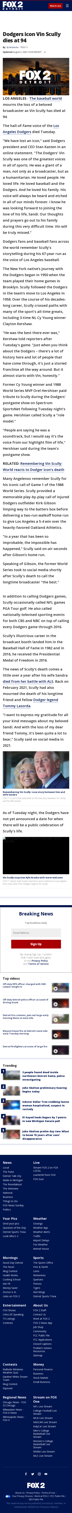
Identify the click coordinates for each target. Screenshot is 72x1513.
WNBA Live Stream (44, 1451)
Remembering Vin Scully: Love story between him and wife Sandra (34, 793)
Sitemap (37, 1355)
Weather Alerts (41, 1232)
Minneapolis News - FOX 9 (14, 1418)
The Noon (8, 1267)
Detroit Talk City (12, 1176)
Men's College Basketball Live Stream (41, 1434)
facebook (26, 1474)
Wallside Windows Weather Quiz (13, 1371)
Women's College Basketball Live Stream (43, 1444)
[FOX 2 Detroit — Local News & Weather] (13, 5)
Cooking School (11, 1279)
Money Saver (10, 1288)
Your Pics (10, 1218)
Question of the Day (14, 1227)
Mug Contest (10, 1271)
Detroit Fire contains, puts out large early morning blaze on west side (26, 1017)
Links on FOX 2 (11, 1296)
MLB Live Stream (43, 1418)
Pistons (37, 1283)
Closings (38, 1223)
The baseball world (45, 98)
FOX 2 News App (42, 1322)
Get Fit (6, 1283)
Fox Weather (40, 1244)
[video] (60, 988)
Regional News (14, 1397)
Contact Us (39, 1314)
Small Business (41, 1382)
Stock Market (40, 1377)
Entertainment (14, 1305)
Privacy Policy (40, 960)
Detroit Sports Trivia (14, 1232)
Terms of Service (38, 963)
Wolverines (39, 1275)
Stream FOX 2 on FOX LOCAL (45, 1169)
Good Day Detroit (13, 1262)
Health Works (10, 1275)
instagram (39, 1474)
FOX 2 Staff (39, 1310)
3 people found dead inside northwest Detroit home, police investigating (43, 1076)
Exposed (7, 1388)
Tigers (36, 1288)
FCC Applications (42, 1339)
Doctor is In (9, 1292)
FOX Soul (38, 1179)
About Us (40, 1305)
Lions (36, 1271)
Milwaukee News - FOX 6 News (13, 1411)
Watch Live (55, 6)
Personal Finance (43, 1369)
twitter (32, 1474)
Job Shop (38, 1327)
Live (36, 1162)
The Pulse (8, 1171)
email (46, 1474)
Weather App (40, 1227)
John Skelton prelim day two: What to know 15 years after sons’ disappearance (45, 1135)
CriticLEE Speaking (13, 1314)
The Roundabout (12, 1184)
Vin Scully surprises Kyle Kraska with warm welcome (33, 877)
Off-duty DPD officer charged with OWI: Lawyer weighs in (24, 985)
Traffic (37, 1236)
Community (39, 1331)
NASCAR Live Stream (45, 1422)
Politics (7, 1209)
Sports (38, 1258)
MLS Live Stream (42, 1455)
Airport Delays (41, 1240)
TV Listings (9, 1318)
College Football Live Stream (45, 1412)
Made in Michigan (13, 1180)
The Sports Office (43, 1262)
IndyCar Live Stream (44, 1426)
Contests (8, 1322)
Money (38, 1364)
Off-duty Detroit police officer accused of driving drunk (25, 1001)
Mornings (10, 1258)
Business (8, 1197)
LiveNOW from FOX (44, 1175)
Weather (40, 1218)
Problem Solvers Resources (42, 1349)
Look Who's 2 (10, 1236)
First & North (40, 1267)
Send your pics (11, 1223)
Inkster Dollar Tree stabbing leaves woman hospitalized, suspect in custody (45, 1105)
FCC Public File (41, 1335)
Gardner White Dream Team (15, 1378)
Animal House (41, 1248)
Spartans (38, 1279)
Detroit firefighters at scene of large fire (25, 1046)
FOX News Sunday (13, 1205)
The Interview (10, 1188)
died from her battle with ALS (28, 681)
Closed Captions (42, 1343)
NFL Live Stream (42, 1406)
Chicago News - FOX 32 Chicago (14, 1404)
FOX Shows (9, 1310)
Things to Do (10, 1201)
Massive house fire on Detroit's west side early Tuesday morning (25, 1032)
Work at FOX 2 (41, 1318)
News (7, 1162)
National (7, 1192)
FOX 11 (24, 47)
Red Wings (39, 1292)
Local (6, 1167)
